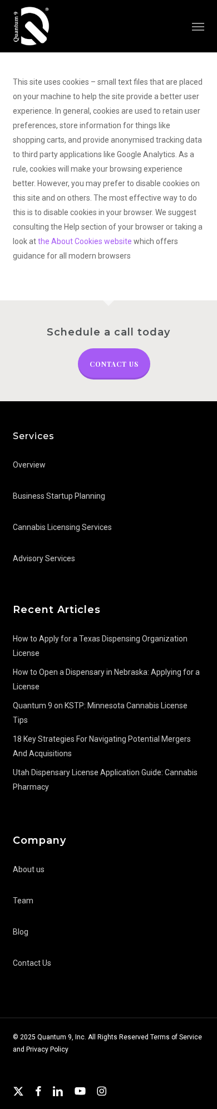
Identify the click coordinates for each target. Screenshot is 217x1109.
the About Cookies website (85, 241)
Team (23, 900)
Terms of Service (176, 1037)
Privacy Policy (47, 1049)
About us (29, 869)
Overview (29, 464)
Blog (20, 931)
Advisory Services (44, 558)
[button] (198, 26)
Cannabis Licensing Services (62, 527)
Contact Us (114, 363)
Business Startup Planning (59, 496)
